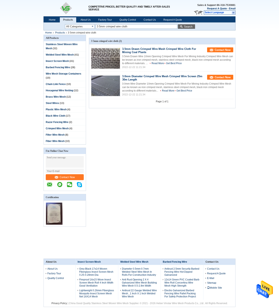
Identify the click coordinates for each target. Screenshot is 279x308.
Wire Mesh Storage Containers (63, 73)
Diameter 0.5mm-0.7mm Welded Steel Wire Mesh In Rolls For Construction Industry (139, 271)
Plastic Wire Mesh (56, 109)
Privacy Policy (59, 303)
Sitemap (211, 282)
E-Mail (210, 278)
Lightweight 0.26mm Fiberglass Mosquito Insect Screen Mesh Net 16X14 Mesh (96, 293)
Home (52, 19)
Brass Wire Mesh (56, 96)
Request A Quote (217, 8)
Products (68, 19)
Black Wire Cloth (55, 115)
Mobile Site (216, 287)
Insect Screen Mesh (57, 61)
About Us (85, 19)
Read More (158, 63)
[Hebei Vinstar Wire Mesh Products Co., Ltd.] (66, 8)
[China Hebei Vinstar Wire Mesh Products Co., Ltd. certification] (54, 223)
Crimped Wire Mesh (57, 128)
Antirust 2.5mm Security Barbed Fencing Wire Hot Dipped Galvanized (181, 271)
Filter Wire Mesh (55, 134)
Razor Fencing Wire (57, 122)
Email (232, 8)
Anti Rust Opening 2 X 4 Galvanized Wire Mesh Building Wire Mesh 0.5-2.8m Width (139, 282)
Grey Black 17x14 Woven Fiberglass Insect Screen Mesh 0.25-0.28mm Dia (96, 271)
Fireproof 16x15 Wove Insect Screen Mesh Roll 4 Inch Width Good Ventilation (96, 282)
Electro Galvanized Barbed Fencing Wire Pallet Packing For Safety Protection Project (180, 293)
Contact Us (150, 19)
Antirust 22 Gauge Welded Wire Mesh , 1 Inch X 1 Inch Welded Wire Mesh (139, 293)
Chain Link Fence (56, 84)
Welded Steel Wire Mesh (60, 54)
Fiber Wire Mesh (55, 141)
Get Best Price (174, 63)
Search (188, 26)
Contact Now (67, 177)
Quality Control (127, 19)
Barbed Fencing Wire (58, 67)
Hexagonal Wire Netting (59, 90)
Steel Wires (52, 103)
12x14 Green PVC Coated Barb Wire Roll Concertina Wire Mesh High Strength (181, 282)
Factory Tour (105, 19)
